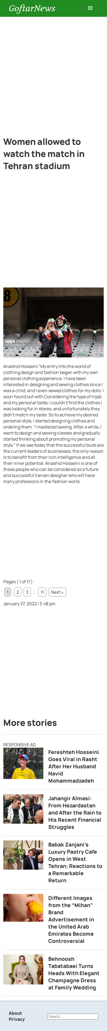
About (15, 1013)
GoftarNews (32, 8)
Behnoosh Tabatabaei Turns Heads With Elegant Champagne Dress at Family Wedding (74, 973)
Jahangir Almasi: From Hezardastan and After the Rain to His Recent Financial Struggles (75, 813)
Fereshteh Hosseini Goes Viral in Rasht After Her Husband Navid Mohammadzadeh (73, 766)
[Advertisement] (53, 73)
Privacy (17, 1019)
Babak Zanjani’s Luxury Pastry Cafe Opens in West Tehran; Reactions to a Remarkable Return (75, 862)
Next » (57, 592)
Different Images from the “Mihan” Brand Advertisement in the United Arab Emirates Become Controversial (71, 919)
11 (42, 592)
